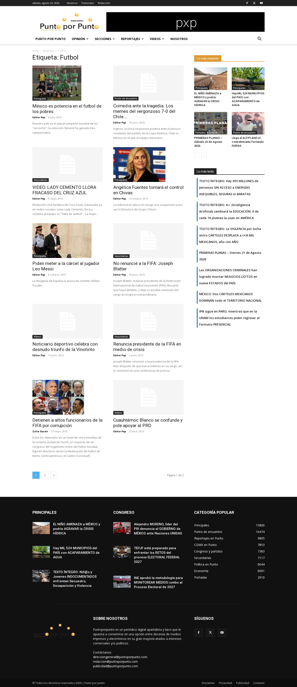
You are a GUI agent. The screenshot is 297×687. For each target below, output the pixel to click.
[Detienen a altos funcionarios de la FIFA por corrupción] (67, 397)
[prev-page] (197, 155)
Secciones (103, 39)
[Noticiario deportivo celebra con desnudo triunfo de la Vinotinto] (67, 321)
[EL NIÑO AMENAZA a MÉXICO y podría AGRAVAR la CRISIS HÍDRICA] (210, 78)
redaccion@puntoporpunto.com (115, 661)
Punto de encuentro (126, 98)
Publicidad (88, 3)
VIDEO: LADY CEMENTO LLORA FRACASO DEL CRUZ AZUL (64, 190)
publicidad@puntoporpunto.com (115, 666)
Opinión (78, 39)
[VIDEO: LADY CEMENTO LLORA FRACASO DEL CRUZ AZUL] (67, 164)
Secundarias (40, 179)
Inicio (35, 51)
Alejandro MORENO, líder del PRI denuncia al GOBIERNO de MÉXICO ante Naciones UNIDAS (158, 528)
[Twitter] (254, 3)
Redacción (104, 3)
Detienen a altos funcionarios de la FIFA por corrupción (67, 423)
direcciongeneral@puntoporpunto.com (120, 657)
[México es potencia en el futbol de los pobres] (67, 83)
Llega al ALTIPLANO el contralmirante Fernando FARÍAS (248, 141)
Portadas (200, 132)
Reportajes (130, 39)
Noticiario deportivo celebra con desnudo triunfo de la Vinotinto (65, 346)
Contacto (259, 683)
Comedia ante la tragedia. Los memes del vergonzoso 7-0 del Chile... (144, 111)
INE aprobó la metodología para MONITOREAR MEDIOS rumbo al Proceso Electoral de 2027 (158, 582)
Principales (40, 98)
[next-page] (54, 475)
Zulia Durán (40, 431)
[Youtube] (261, 3)
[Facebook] (247, 3)
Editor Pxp (38, 117)
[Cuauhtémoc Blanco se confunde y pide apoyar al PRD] (148, 397)
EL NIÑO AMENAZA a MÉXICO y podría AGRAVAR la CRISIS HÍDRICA (76, 528)
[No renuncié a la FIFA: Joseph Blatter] (148, 240)
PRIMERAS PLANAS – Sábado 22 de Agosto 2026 (208, 141)
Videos (155, 39)
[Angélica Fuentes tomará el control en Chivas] (148, 164)
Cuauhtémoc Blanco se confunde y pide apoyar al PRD (148, 423)
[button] (259, 39)
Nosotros (72, 3)
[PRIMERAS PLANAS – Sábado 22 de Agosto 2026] (210, 123)
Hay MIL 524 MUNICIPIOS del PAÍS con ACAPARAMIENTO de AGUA (76, 552)
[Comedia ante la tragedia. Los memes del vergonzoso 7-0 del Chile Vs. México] (148, 83)
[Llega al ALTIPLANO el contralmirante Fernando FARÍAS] (248, 123)
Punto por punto (50, 39)
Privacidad (225, 683)
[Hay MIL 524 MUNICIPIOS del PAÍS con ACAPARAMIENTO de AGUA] (248, 78)
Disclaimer (208, 683)
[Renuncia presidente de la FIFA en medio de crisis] (148, 321)
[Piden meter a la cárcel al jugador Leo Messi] (67, 240)
